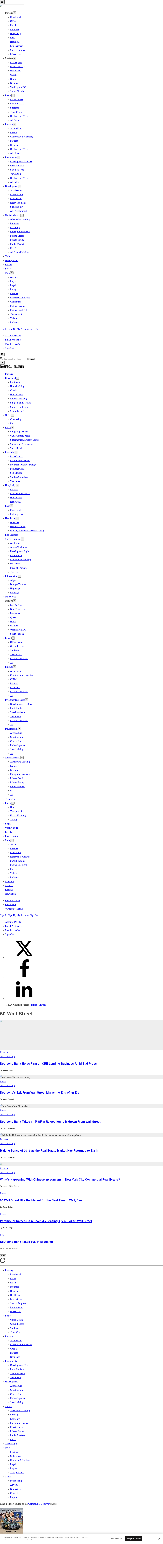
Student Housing (18, 398)
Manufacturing (17, 468)
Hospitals (14, 522)
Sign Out (34, 329)
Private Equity (17, 239)
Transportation (17, 314)
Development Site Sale (21, 161)
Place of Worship (18, 567)
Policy (13, 289)
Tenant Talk (16, 112)
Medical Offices (17, 526)
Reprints (9, 889)
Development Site (19, 1365)
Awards (13, 277)
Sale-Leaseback (17, 169)
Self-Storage (16, 472)
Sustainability (16, 206)
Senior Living (17, 411)
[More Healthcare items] (16, 518)
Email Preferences (13, 339)
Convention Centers (20, 493)
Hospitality (15, 33)
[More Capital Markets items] (22, 215)
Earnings (14, 223)
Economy (15, 227)
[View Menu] (2, 2)
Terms (34, 1004)
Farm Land (15, 510)
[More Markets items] (14, 58)
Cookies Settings (116, 1539)
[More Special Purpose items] (22, 539)
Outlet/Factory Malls (20, 435)
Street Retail (16, 448)
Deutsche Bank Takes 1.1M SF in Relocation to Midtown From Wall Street (50, 1121)
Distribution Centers (20, 460)
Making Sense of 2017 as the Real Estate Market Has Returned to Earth (49, 1150)
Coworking (15, 419)
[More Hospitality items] (17, 485)
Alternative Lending (20, 219)
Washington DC (18, 87)
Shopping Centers (19, 431)
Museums (15, 563)
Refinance (15, 145)
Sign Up (12, 329)
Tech (7, 256)
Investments (11, 157)
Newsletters (10, 893)
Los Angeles (16, 62)
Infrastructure (11, 576)
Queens (13, 74)
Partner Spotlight (18, 310)
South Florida (17, 91)
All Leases (15, 120)
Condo (13, 390)
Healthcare (15, 41)
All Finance (16, 153)
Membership (16, 1480)
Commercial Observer (39, 1503)
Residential (15, 17)
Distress (14, 140)
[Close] (159, 1539)
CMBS (13, 132)
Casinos (14, 489)
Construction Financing (21, 136)
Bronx (13, 79)
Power (8, 268)
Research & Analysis (20, 297)
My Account (23, 329)
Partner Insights (17, 306)
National (14, 83)
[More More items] (11, 272)
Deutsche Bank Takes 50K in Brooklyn (26, 1241)
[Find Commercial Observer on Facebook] (24, 977)
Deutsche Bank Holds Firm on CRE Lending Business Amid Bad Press (48, 1063)
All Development (18, 211)
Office (13, 21)
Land (12, 37)
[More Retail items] (12, 427)
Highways (15, 588)
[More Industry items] (14, 12)
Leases (8, 95)
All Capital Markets (19, 252)
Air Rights (15, 543)
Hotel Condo (16, 394)
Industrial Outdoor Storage (23, 464)
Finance (9, 124)
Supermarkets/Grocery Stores (24, 439)
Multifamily (16, 382)
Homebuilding (17, 386)
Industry (9, 374)
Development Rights (20, 551)
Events (8, 264)
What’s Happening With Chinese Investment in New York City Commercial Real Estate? (60, 1179)
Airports (14, 580)
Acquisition (16, 128)
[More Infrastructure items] (19, 576)
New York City (17, 66)
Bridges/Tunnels (18, 584)
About (8, 1476)
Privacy (42, 1004)
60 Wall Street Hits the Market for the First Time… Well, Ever (41, 1200)
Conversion (16, 198)
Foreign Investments (20, 231)
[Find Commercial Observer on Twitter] (24, 957)
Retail (13, 25)
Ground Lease (17, 103)
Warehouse (15, 481)
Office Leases (16, 99)
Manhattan (15, 70)
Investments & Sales (15, 699)
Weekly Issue (11, 260)
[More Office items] (12, 415)
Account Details (13, 335)
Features (14, 293)
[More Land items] (11, 506)
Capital (8, 1406)
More (7, 273)
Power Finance (12, 900)
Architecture (16, 190)
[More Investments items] (18, 157)
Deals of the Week (19, 116)
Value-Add (15, 173)
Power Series (11, 836)
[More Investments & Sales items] (26, 699)
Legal (13, 285)
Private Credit (17, 235)
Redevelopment (17, 202)
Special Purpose (18, 50)
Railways (14, 592)
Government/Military (20, 559)
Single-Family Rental (20, 402)
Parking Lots (16, 514)
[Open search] (2, 354)
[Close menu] (2, 363)
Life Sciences (16, 46)
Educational (16, 555)
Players (13, 281)
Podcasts (14, 322)
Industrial (14, 29)
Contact (9, 885)
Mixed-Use (15, 54)
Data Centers (16, 456)
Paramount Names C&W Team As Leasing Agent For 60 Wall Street (46, 1221)
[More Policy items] (13, 803)
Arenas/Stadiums (18, 547)
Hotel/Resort (16, 497)
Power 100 (10, 904)
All (11, 662)
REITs (13, 248)
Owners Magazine (14, 908)
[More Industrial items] (15, 452)
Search (31, 359)
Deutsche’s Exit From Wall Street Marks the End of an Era (39, 1092)
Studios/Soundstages (20, 477)
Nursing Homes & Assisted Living (27, 530)
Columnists (15, 301)
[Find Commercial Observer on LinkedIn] (24, 998)
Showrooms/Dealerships (22, 444)
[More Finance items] (14, 124)
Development (11, 186)
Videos (13, 318)
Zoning (13, 819)
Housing (14, 807)
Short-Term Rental (19, 407)
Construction (16, 194)
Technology (11, 799)
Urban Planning (18, 815)
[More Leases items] (13, 95)
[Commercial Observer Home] (12, 6)
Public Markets (17, 244)
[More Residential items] (17, 378)
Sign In (3, 329)
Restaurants (15, 501)
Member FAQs (12, 344)
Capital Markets (12, 215)
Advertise (9, 881)
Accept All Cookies (133, 1539)
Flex (12, 423)
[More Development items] (19, 186)
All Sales (14, 182)
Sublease (14, 107)
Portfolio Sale (17, 165)
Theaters (14, 572)
